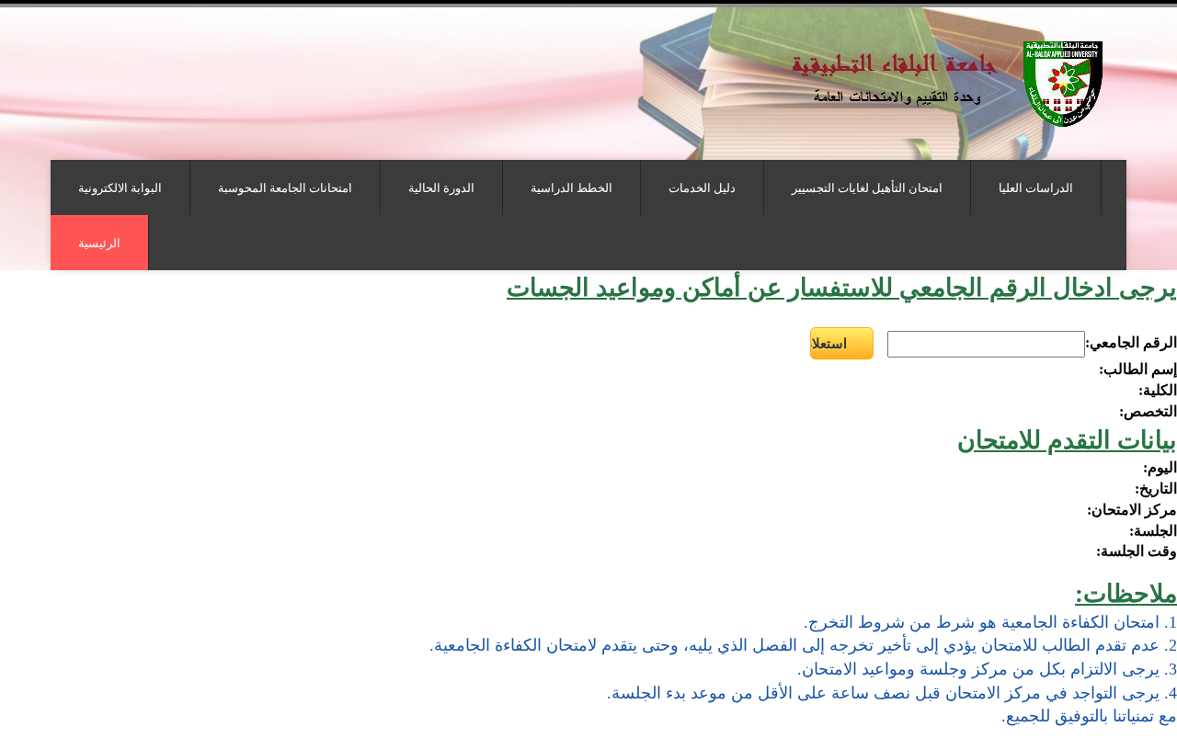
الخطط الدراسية (571, 187)
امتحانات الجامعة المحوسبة (285, 187)
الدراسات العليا (1036, 187)
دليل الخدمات (702, 187)
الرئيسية (99, 242)
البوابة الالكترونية (120, 187)
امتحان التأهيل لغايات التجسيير (867, 187)
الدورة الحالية (441, 187)
